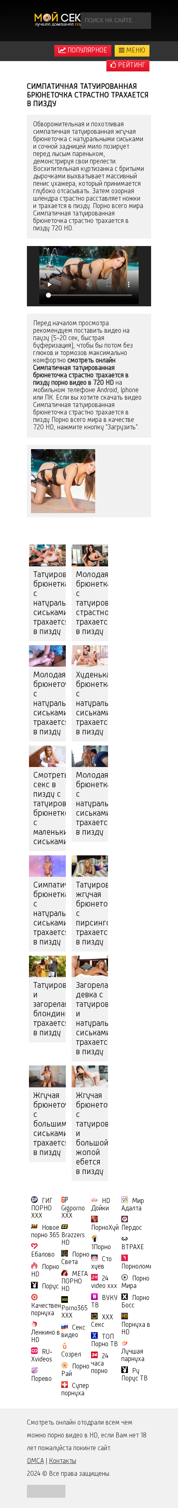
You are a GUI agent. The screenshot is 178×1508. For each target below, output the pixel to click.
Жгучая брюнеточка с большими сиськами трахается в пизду (49, 1124)
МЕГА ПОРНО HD (74, 1282)
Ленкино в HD (45, 1337)
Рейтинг (130, 65)
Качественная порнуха (51, 1310)
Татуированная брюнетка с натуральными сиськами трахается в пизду (49, 603)
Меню (135, 50)
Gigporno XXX (73, 1212)
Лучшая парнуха (132, 1356)
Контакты (62, 1461)
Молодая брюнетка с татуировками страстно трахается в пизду (92, 603)
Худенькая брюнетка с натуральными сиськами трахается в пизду (92, 703)
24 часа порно (99, 1364)
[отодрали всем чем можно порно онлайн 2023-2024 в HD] (62, 20)
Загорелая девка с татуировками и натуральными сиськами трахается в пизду (92, 1019)
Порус (50, 1286)
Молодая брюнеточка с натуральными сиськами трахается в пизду (49, 703)
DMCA (35, 1461)
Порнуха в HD (135, 1329)
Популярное (86, 50)
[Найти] (143, 20)
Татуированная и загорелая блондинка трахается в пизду (49, 1009)
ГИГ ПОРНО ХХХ (42, 1208)
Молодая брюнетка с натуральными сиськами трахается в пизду (92, 804)
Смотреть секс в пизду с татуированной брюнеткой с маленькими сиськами (49, 809)
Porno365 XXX (74, 1312)
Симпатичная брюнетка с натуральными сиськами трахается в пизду (49, 914)
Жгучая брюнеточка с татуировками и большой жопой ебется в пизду (92, 1134)
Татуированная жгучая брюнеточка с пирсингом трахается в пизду (92, 914)
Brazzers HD (73, 1239)
